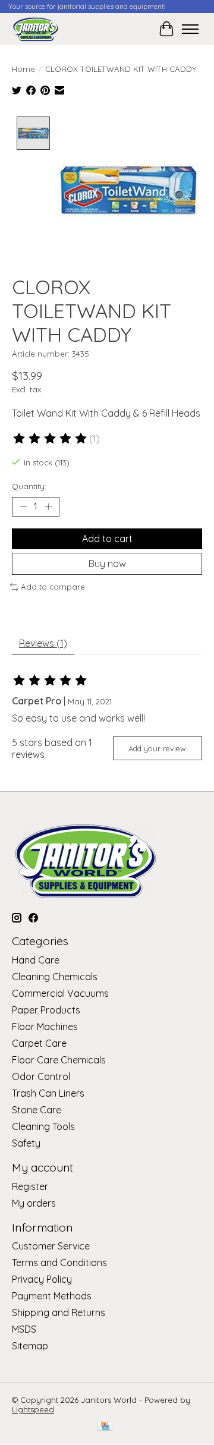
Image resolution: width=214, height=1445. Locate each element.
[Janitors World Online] (35, 29)
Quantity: (29, 486)
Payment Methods (52, 1296)
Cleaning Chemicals (54, 977)
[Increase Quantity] (48, 506)
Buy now (107, 563)
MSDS (24, 1329)
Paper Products (46, 1010)
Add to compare (53, 586)
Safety (26, 1143)
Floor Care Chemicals (59, 1060)
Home (23, 69)
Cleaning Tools (43, 1126)
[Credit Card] (104, 1427)
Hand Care (35, 960)
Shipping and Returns (58, 1312)
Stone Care (36, 1110)
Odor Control (41, 1076)
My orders (34, 1203)
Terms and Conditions (59, 1262)
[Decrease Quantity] (23, 506)
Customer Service (51, 1246)
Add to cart (107, 538)
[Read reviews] (50, 439)
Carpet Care (39, 1043)
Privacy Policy (42, 1279)
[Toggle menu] (190, 29)
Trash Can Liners (48, 1093)
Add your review (157, 748)
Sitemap (30, 1346)
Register (30, 1186)
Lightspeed (33, 1409)
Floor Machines (45, 1026)
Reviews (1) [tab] (43, 643)
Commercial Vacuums (60, 993)
